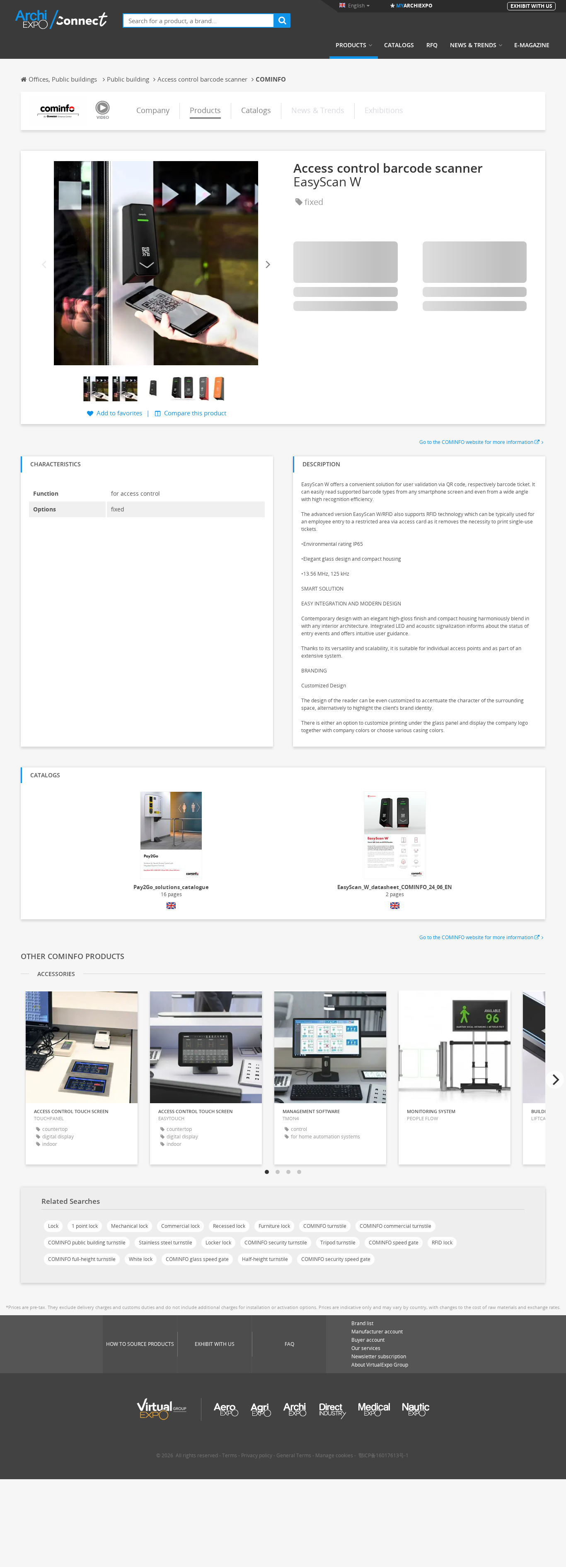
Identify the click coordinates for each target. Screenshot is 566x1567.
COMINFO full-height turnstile (82, 1259)
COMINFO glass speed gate (197, 1259)
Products (351, 45)
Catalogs (399, 45)
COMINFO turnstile (324, 1225)
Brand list (362, 1323)
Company (152, 110)
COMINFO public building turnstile (87, 1242)
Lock (53, 1225)
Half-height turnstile (265, 1259)
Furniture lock (274, 1225)
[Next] (267, 265)
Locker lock (218, 1242)
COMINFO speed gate (393, 1242)
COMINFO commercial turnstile (395, 1225)
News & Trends (473, 45)
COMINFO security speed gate (335, 1259)
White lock (140, 1259)
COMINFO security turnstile (275, 1242)
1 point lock (85, 1225)
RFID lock (442, 1242)
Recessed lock (229, 1225)
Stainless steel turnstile (165, 1242)
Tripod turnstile (338, 1242)
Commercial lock (180, 1225)
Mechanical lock (129, 1225)
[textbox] (198, 20)
